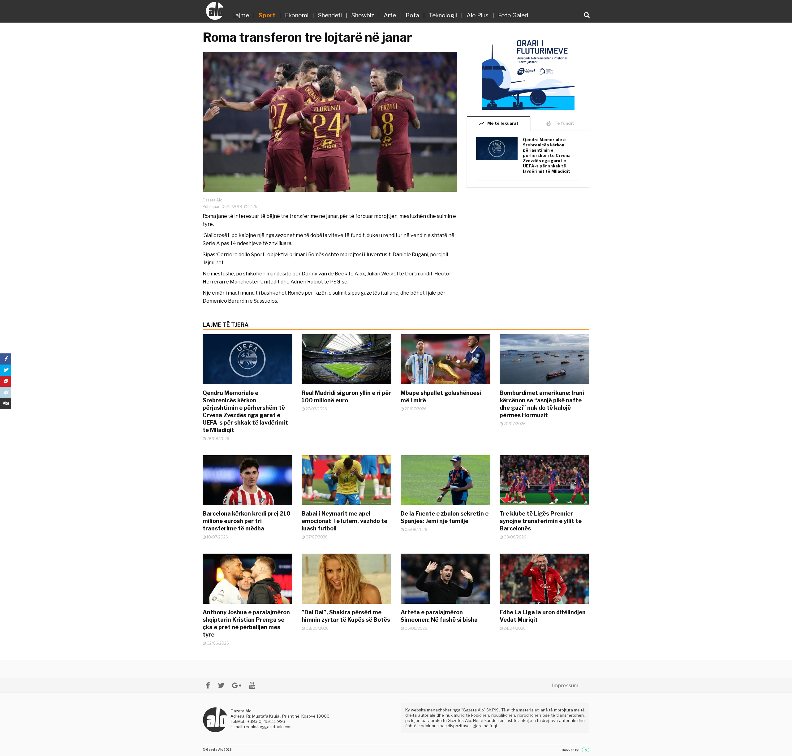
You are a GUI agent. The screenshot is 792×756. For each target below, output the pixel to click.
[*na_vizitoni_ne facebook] (208, 685)
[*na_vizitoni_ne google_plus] (236, 685)
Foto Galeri (513, 15)
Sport (267, 15)
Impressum (565, 686)
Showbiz (362, 15)
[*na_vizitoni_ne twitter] (221, 685)
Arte (390, 15)
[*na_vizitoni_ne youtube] (252, 685)
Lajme (240, 15)
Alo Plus (478, 15)
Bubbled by (570, 750)
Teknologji (443, 15)
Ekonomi (296, 15)
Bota (412, 15)
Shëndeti (330, 15)
